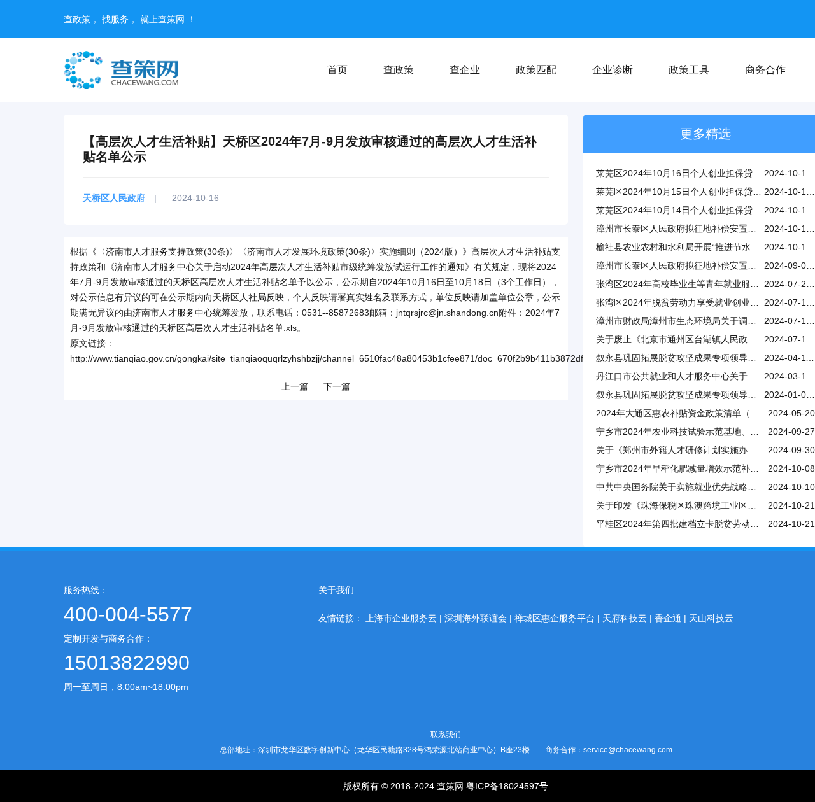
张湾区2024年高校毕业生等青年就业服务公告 (686, 284)
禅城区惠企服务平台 (554, 618)
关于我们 (336, 590)
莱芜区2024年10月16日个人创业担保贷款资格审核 (696, 173)
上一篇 (294, 386)
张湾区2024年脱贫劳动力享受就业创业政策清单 (691, 302)
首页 (337, 69)
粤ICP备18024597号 (507, 786)
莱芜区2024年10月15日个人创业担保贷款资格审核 (696, 191)
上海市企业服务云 (401, 618)
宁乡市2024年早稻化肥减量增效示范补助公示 (686, 468)
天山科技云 (711, 618)
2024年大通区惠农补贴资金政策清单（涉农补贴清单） (704, 413)
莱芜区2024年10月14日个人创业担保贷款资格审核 (696, 210)
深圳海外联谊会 (475, 618)
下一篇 (336, 386)
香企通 (668, 618)
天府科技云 (624, 618)
